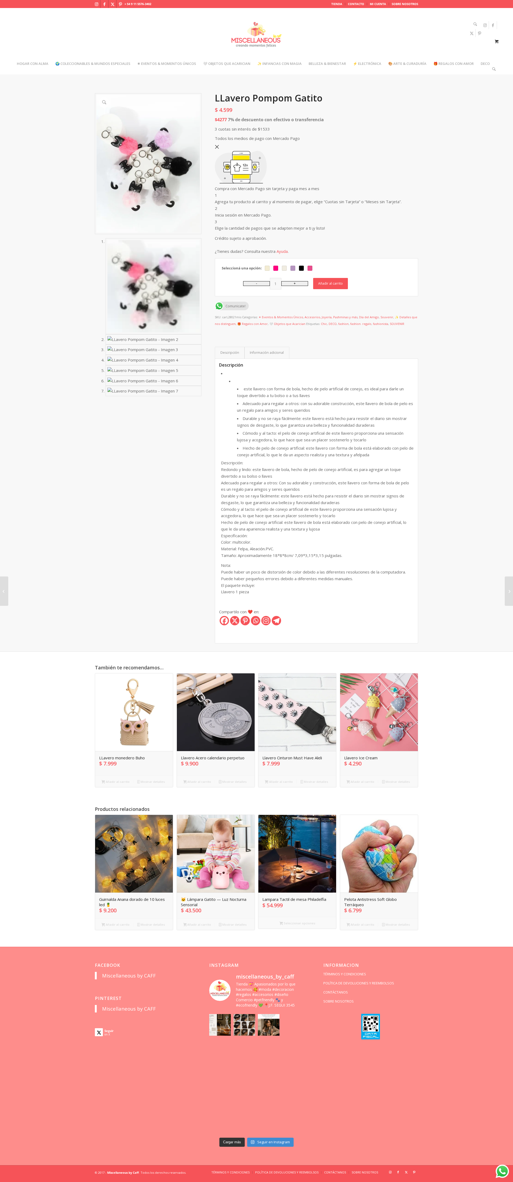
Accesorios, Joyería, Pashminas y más (331, 317)
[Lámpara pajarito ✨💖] (268, 1098)
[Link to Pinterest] (120, 4)
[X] (234, 620)
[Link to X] (112, 4)
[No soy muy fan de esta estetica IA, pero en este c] (220, 1025)
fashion (343, 324)
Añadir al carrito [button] (117, 782)
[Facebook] (224, 620)
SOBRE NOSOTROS (405, 4)
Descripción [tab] (229, 352)
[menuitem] (337, 4)
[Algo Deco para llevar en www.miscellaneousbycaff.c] (293, 1049)
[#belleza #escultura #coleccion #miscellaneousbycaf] (268, 1122)
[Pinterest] (245, 620)
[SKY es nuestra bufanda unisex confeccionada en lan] (220, 1049)
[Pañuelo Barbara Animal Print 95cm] (4, 591)
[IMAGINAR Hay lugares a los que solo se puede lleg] (244, 1098)
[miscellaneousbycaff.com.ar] (256, 41)
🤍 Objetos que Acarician (287, 324)
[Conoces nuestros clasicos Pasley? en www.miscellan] (293, 1025)
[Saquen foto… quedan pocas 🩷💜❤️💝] (220, 1098)
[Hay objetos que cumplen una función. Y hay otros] (293, 1074)
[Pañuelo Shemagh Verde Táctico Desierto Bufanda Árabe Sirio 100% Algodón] (509, 591)
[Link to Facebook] (104, 4)
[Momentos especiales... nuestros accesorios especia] (268, 1074)
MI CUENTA (378, 4)
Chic (324, 324)
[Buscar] (473, 24)
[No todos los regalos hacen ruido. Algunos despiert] (293, 1098)
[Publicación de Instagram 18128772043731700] (244, 1074)
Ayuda (282, 251)
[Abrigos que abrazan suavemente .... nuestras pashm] (244, 1122)
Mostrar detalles (152, 782)
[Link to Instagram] (96, 4)
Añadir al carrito (330, 283)
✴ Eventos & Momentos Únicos (281, 317)
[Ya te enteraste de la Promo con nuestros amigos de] (293, 1122)
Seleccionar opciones (299, 923)
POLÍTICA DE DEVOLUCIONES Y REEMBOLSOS (358, 983)
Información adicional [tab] (267, 352)
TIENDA (336, 4)
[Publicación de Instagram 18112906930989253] (268, 1025)
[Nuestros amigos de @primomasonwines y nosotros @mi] (220, 1122)
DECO (333, 324)
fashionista (380, 324)
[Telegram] (276, 620)
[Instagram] (266, 620)
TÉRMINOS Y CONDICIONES (344, 974)
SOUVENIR (397, 324)
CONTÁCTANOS (335, 992)
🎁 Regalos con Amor (252, 324)
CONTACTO (356, 4)
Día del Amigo (369, 317)
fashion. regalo (360, 324)
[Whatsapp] (255, 620)
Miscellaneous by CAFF (129, 975)
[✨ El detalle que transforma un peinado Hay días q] (244, 1025)
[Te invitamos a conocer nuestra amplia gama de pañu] (220, 1074)
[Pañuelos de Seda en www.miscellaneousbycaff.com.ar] (268, 1049)
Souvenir (386, 317)
